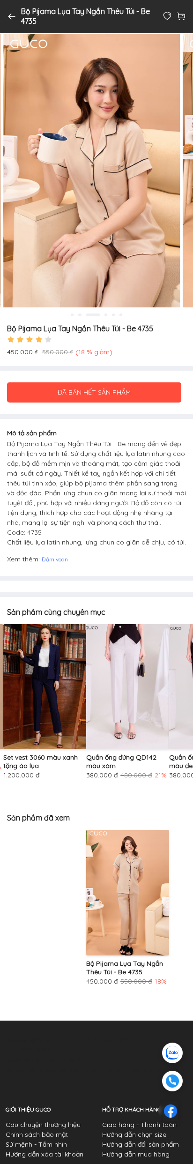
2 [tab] (79, 314)
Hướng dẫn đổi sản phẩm (140, 1144)
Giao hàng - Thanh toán (139, 1124)
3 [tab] (93, 314)
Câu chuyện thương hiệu (43, 1124)
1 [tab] (72, 314)
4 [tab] (105, 314)
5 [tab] (113, 314)
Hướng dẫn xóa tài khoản (44, 1154)
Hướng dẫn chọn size (134, 1134)
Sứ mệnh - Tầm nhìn (36, 1144)
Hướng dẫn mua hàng (136, 1154)
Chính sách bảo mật (37, 1134)
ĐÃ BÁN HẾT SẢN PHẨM (94, 392)
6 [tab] (120, 314)
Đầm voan (55, 559)
